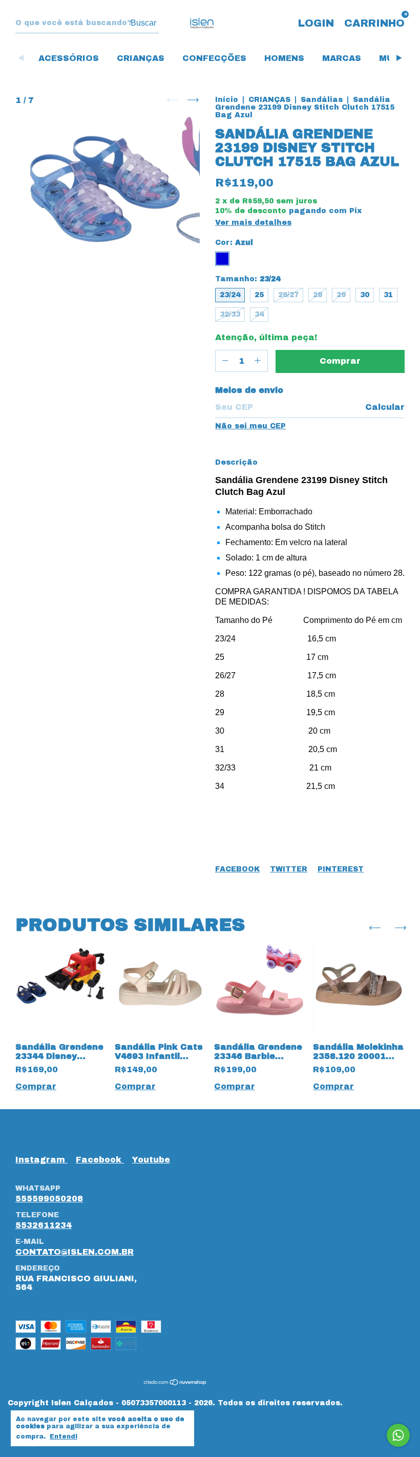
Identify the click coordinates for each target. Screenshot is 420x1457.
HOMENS (284, 58)
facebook (100, 1159)
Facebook (237, 869)
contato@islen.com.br (74, 1251)
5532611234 (43, 1225)
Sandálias (323, 99)
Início (226, 99)
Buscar (143, 22)
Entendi (63, 1436)
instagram (41, 1159)
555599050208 (49, 1198)
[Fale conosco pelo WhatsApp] (398, 1435)
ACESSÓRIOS (68, 58)
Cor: (234, 242)
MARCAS (341, 58)
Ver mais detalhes (253, 222)
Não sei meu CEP (250, 426)
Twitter (288, 869)
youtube (151, 1159)
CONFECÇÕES (214, 58)
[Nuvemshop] (175, 1383)
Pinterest (341, 869)
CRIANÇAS (140, 58)
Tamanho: (247, 279)
